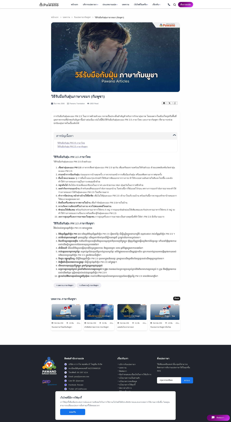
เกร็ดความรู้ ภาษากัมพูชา (89, 285)
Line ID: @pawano (76, 381)
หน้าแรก (54, 17)
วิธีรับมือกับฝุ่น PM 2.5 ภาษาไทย (71, 143)
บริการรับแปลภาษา (127, 364)
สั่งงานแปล (185, 4)
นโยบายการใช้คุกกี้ (127, 385)
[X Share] (169, 103)
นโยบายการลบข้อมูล (128, 381)
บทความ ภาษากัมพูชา (65, 285)
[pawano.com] (48, 4)
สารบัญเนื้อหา (64, 136)
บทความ (66, 17)
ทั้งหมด (176, 298)
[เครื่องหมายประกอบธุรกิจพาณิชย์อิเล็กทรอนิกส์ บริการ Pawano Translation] (49, 385)
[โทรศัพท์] (168, 4)
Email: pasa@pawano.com (79, 376)
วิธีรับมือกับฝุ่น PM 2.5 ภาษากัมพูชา (72, 147)
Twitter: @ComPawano (78, 389)
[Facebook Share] (164, 103)
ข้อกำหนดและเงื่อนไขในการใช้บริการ (135, 374)
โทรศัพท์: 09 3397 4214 (78, 372)
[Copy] (175, 103)
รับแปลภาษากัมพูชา (82, 17)
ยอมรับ (72, 412)
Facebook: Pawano (76, 385)
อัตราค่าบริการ (125, 388)
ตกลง (187, 380)
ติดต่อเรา (123, 371)
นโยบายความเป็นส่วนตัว (129, 378)
